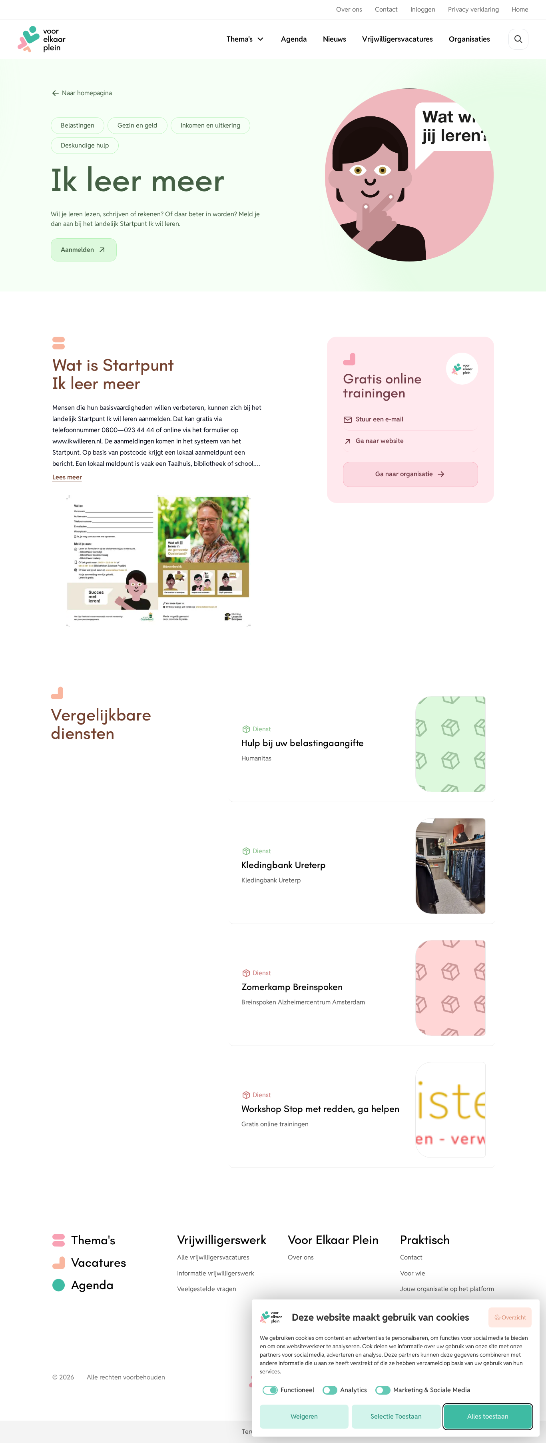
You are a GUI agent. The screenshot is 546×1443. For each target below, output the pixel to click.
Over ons (349, 9)
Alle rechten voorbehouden (126, 1377)
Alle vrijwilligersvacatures (213, 1257)
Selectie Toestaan (396, 1416)
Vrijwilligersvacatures (397, 39)
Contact (386, 9)
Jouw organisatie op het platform (447, 1289)
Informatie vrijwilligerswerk (215, 1273)
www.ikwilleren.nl (77, 441)
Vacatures (98, 1262)
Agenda (294, 39)
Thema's (240, 39)
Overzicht (514, 1317)
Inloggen (422, 9)
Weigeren (304, 1416)
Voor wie (412, 1273)
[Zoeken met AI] (518, 39)
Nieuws (334, 39)
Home (520, 9)
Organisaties (469, 39)
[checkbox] (287, 1390)
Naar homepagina (87, 93)
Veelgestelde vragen (206, 1289)
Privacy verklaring (473, 9)
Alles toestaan (487, 1416)
